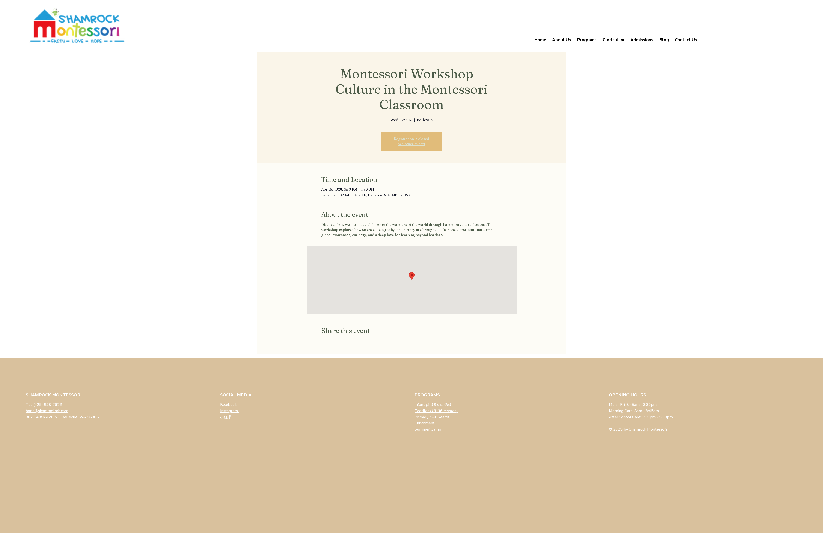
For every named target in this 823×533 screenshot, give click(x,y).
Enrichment (425, 423)
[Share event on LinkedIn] (344, 342)
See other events (411, 144)
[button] (561, 40)
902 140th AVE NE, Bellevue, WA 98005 (62, 417)
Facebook (229, 404)
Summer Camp (428, 429)
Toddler (436, 410)
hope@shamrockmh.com (47, 410)
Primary (432, 417)
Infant (433, 404)
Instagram (229, 410)
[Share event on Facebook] (323, 342)
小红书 (226, 417)
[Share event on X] (334, 342)
